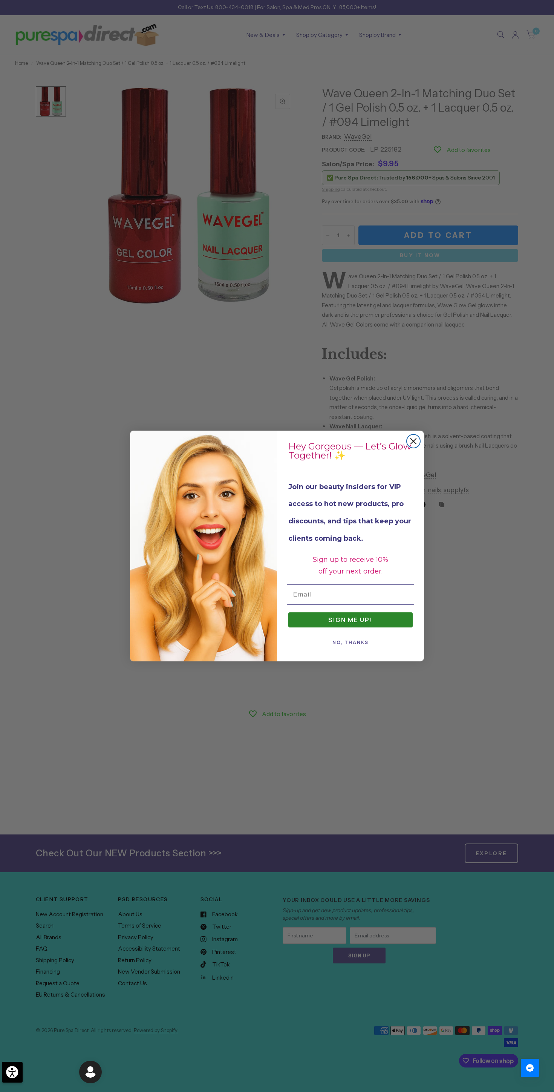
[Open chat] (530, 1068)
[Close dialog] (413, 441)
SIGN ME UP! (350, 620)
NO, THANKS (350, 642)
